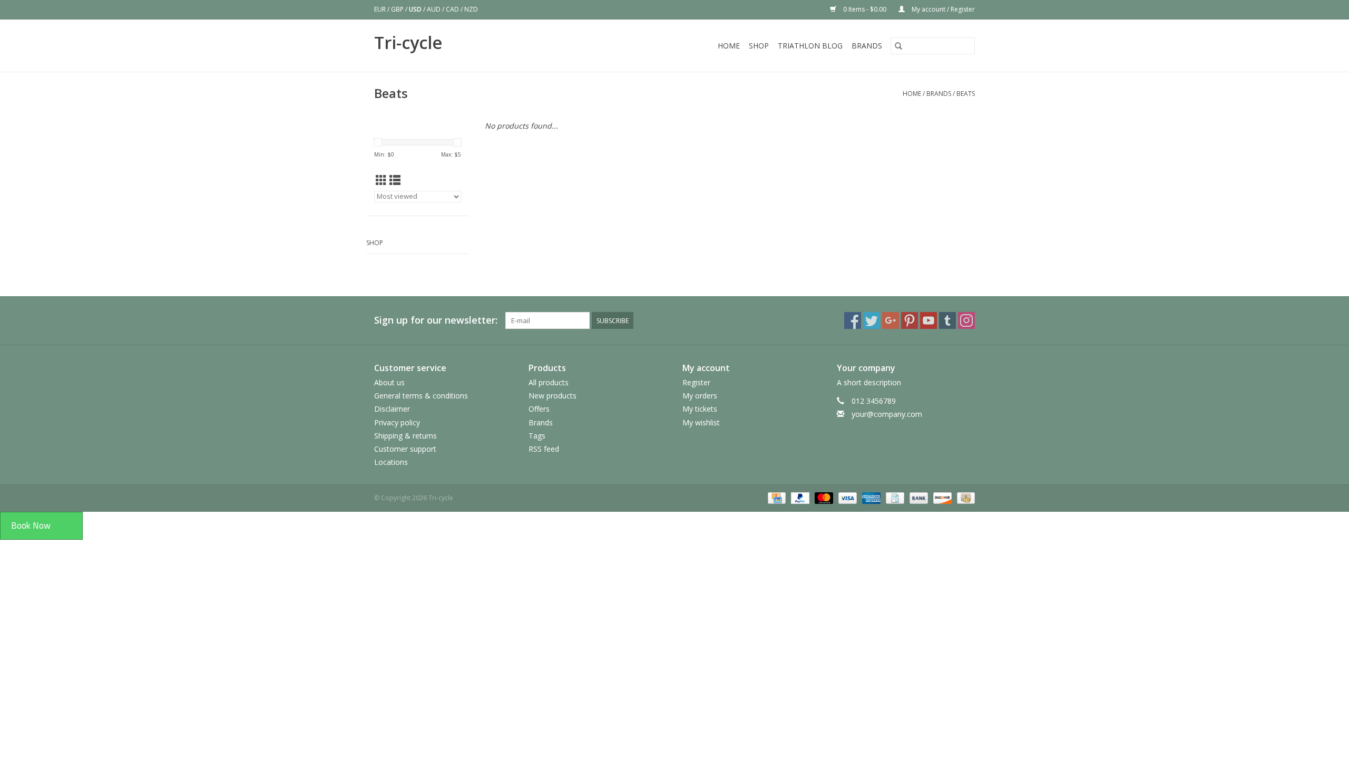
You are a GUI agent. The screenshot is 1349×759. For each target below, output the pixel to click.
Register (696, 382)
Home (729, 46)
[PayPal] (799, 497)
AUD (434, 9)
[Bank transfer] (918, 497)
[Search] (898, 45)
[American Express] (870, 497)
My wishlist (701, 422)
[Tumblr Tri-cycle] (947, 320)
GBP (398, 9)
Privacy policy (397, 422)
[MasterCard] (823, 497)
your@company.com (887, 414)
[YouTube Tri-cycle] (928, 320)
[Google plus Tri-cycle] (890, 320)
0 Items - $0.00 (865, 9)
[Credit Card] (775, 497)
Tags (537, 436)
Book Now (31, 525)
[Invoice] (893, 497)
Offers (539, 409)
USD (416, 9)
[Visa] (846, 497)
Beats (965, 93)
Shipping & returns (405, 436)
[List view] (394, 180)
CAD (453, 9)
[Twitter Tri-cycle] (871, 320)
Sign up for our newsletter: (435, 320)
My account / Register (942, 9)
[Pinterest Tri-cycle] (909, 320)
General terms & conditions (421, 396)
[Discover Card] (941, 497)
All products (549, 382)
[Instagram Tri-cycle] (966, 320)
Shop (759, 46)
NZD (471, 9)
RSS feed (544, 449)
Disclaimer (392, 409)
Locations (391, 462)
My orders (699, 396)
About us (389, 382)
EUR (380, 9)
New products (552, 396)
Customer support (405, 449)
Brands (867, 46)
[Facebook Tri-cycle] (852, 320)
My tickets (699, 409)
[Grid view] (381, 180)
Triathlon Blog (810, 46)
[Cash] (964, 497)
